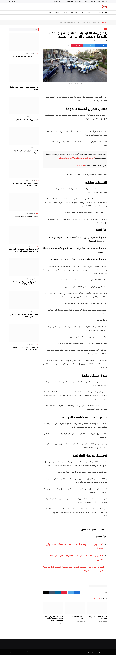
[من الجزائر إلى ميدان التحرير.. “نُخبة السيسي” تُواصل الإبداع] (24, 267)
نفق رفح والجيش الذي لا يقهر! (77, 617)
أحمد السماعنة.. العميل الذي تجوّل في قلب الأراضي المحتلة (24, 316)
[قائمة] (106, 12)
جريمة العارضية (92, 586)
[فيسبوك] (113, 93)
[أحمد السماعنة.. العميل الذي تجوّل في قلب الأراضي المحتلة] (24, 300)
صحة (71, 12)
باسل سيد (104, 41)
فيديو (76, 12)
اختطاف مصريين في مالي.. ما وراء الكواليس (26, 152)
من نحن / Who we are (79, 1)
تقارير (94, 12)
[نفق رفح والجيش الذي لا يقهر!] (75, 608)
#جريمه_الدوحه (88, 158)
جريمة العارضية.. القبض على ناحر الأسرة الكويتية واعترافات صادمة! (77, 259)
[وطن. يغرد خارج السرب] (104, 6)
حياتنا (82, 12)
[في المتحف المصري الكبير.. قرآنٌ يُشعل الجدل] (24, 73)
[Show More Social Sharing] (68, 45)
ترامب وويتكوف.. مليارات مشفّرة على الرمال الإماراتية (25, 184)
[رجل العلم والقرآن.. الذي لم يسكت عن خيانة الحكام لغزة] (24, 333)
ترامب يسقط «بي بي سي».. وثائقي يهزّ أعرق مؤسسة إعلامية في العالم (53, 618)
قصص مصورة (58, 12)
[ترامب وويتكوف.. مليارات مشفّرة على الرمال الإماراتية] (24, 169)
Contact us (93, 1)
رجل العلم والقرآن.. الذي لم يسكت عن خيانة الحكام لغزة (25, 348)
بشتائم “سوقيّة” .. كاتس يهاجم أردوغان (27, 217)
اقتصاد (65, 12)
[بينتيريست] (113, 106)
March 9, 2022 (79, 165)
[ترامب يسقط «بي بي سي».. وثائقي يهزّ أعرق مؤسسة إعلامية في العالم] (53, 608)
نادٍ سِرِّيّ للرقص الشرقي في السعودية (98, 617)
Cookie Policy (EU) (69, 1)
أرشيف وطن (98, 22)
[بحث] (9, 12)
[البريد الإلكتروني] (113, 110)
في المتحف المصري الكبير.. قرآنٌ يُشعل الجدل (24, 88)
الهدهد (88, 12)
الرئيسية (101, 12)
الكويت (105, 586)
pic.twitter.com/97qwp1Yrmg (70, 158)
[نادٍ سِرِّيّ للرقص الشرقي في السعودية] (97, 608)
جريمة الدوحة (99, 586)
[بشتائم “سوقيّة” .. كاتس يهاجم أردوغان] (24, 202)
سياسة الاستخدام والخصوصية (59, 1)
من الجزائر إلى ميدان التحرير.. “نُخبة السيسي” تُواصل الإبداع (26, 283)
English (50, 12)
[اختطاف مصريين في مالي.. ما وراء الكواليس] (24, 136)
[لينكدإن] (113, 101)
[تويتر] (113, 97)
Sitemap (86, 1)
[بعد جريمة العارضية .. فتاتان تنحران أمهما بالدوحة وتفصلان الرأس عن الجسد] (75, 65)
